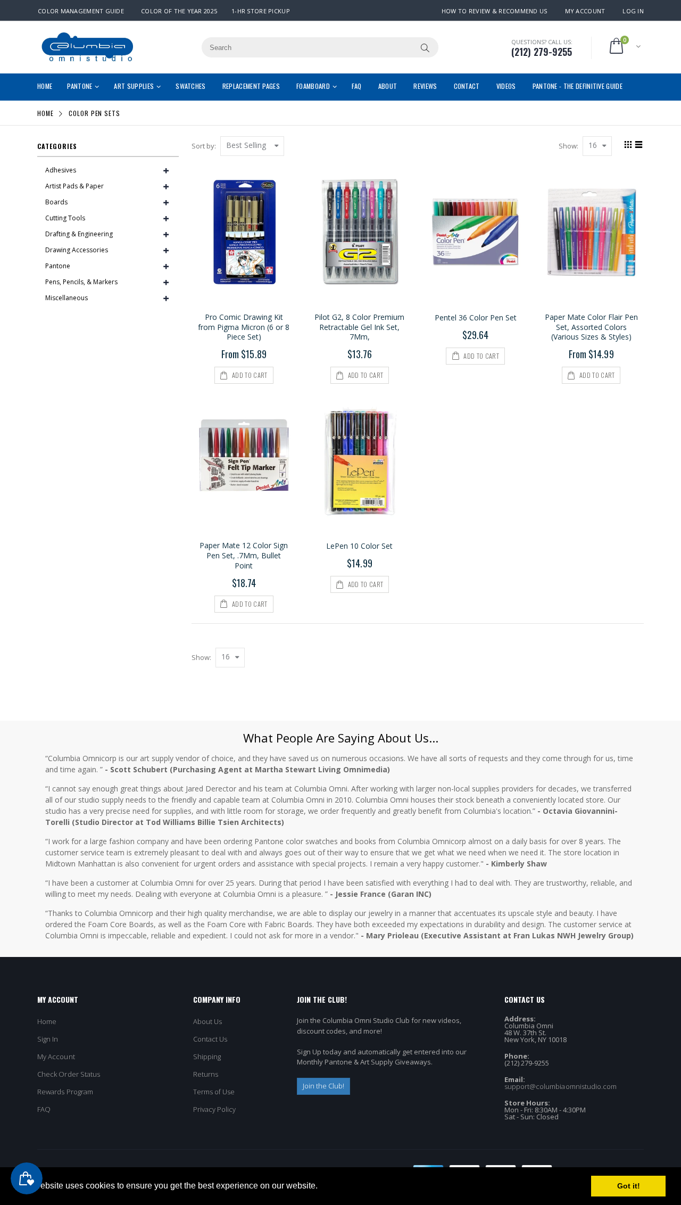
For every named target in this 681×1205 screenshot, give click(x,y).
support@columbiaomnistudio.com (560, 1086)
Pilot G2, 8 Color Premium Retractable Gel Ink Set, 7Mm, (359, 327)
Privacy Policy (214, 1109)
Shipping (207, 1056)
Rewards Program (65, 1091)
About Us (207, 1021)
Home (45, 113)
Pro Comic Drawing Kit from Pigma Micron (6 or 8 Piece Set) (243, 327)
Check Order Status (68, 1074)
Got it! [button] (628, 1186)
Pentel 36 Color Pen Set (476, 317)
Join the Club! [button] (324, 1086)
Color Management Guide (81, 11)
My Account (585, 11)
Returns (205, 1074)
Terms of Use (214, 1091)
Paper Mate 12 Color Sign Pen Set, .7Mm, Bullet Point (244, 555)
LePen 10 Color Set (359, 546)
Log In (633, 11)
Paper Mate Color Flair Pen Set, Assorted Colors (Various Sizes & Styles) (591, 327)
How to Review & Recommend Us (494, 11)
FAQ (44, 1109)
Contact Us (210, 1039)
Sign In (47, 1039)
